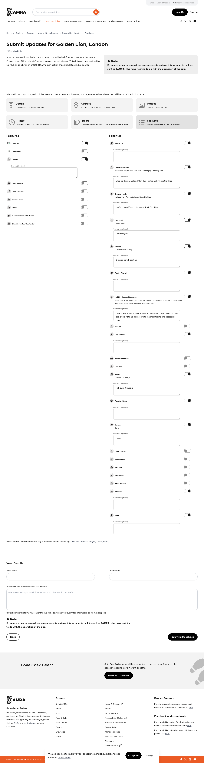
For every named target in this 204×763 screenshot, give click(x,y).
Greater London (34, 33)
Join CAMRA (62, 704)
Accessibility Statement (116, 718)
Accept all (133, 755)
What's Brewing (112, 745)
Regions (19, 33)
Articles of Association (115, 722)
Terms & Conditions (114, 736)
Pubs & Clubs (62, 718)
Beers (58, 736)
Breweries (60, 731)
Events (59, 727)
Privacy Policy (111, 713)
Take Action (61, 722)
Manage (149, 755)
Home (9, 33)
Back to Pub (15, 51)
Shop (152, 3)
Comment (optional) (18, 166)
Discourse (109, 741)
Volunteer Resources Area (183, 3)
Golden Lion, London (71, 33)
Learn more (64, 757)
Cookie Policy (111, 727)
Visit (58, 713)
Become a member (118, 675)
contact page (30, 723)
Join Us (180, 11)
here (191, 707)
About (58, 708)
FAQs (16, 723)
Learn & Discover (163, 3)
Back (13, 636)
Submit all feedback (183, 636)
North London (51, 33)
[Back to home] (16, 12)
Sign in (194, 12)
